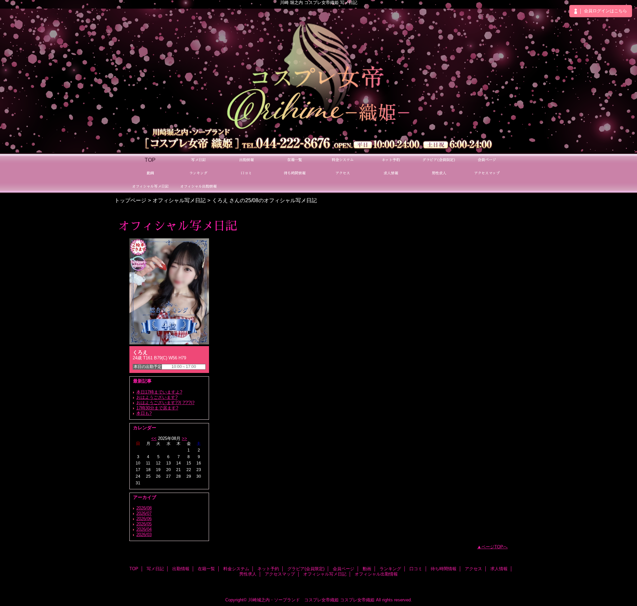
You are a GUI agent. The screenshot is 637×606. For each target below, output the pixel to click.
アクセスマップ (280, 574)
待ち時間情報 (444, 568)
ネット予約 (268, 568)
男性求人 (247, 574)
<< (154, 438)
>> (184, 438)
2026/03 (144, 534)
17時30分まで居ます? (157, 407)
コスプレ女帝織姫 (357, 599)
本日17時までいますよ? (159, 392)
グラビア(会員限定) (305, 568)
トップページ (130, 200)
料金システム (236, 568)
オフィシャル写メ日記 (179, 200)
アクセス (473, 568)
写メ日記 (155, 568)
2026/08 (144, 508)
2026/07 (144, 513)
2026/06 (144, 518)
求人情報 (499, 568)
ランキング (390, 568)
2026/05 (144, 523)
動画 (367, 568)
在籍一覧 (206, 568)
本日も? (144, 413)
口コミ (415, 568)
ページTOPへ (494, 546)
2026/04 (144, 529)
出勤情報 (180, 568)
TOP (150, 160)
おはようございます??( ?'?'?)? (165, 402)
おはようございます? (156, 397)
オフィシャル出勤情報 (376, 574)
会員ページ (343, 568)
